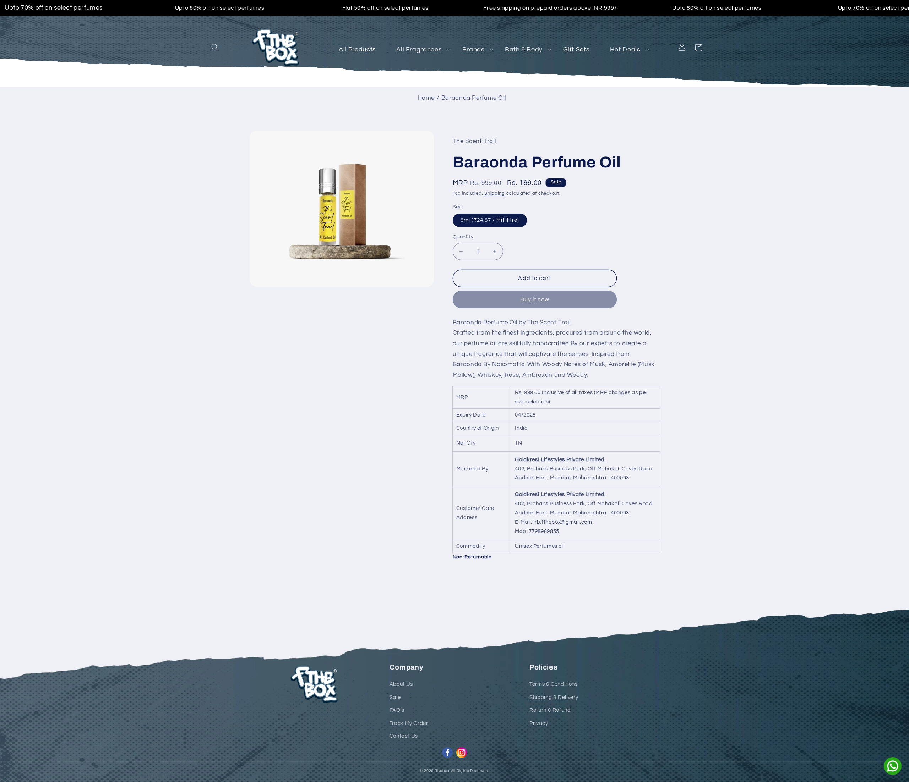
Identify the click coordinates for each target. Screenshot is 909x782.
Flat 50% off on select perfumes (385, 8)
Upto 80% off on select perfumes (717, 8)
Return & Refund (550, 710)
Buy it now (535, 299)
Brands (473, 49)
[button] (215, 47)
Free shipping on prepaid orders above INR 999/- (551, 8)
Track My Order (409, 723)
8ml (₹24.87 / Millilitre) (490, 220)
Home (426, 98)
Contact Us (404, 736)
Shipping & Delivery (553, 697)
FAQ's (397, 710)
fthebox (442, 771)
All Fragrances (419, 49)
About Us (401, 684)
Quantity (463, 237)
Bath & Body (524, 49)
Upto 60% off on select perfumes (220, 8)
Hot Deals (625, 49)
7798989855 (544, 531)
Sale (395, 697)
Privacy (538, 723)
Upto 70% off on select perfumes (54, 8)
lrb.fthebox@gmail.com (562, 522)
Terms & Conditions (553, 684)
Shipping (494, 193)
